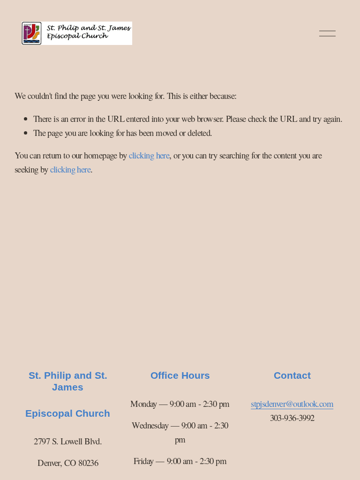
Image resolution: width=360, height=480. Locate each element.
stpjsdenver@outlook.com (292, 403)
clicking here (149, 155)
